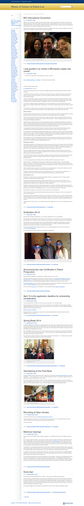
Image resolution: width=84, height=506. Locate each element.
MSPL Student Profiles (15, 21)
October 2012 (13, 88)
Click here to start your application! (29, 309)
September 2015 (14, 42)
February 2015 (14, 49)
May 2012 (13, 95)
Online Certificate (32, 284)
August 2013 (13, 76)
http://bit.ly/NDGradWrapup (31, 228)
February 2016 (14, 34)
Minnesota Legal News (31, 80)
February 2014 (14, 67)
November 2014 (14, 54)
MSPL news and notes (41, 63)
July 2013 (13, 77)
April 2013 (13, 80)
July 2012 (13, 92)
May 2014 (13, 63)
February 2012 (14, 100)
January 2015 (13, 51)
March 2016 (13, 33)
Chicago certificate (28, 283)
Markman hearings (32, 431)
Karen (34, 20)
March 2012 (13, 98)
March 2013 (13, 82)
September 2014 (14, 57)
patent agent (47, 63)
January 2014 (13, 69)
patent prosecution (62, 492)
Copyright (13, 502)
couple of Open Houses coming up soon (44, 416)
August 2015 (13, 43)
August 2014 (13, 58)
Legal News (38, 80)
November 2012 (14, 86)
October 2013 (13, 73)
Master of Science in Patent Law (27, 6)
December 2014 (14, 52)
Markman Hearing (57, 441)
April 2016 (13, 31)
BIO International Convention (37, 17)
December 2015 (14, 37)
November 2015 (14, 39)
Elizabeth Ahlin (28, 88)
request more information (60, 286)
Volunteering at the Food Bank (37, 370)
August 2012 (13, 91)
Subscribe (58, 6)
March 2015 (13, 48)
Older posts (26, 496)
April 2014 (13, 64)
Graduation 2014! (31, 212)
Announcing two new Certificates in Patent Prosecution (43, 270)
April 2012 (13, 97)
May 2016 (13, 30)
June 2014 (13, 61)
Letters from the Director (31, 63)
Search (72, 6)
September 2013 (14, 75)
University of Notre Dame (21, 1)
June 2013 (13, 79)
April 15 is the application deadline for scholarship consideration (46, 297)
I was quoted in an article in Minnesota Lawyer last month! (47, 69)
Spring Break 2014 (32, 320)
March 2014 (13, 66)
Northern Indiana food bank (63, 375)
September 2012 (14, 89)
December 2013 (14, 70)
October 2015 (13, 40)
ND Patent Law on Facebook (14, 23)
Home (24, 80)
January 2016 (13, 36)
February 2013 (14, 83)
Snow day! (28, 471)
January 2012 (13, 101)
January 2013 (13, 85)
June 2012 (13, 94)
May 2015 (13, 45)
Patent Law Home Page (16, 25)
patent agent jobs (53, 63)
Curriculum (34, 286)
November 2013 (14, 72)
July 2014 (13, 60)
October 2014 (13, 55)
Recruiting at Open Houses (36, 412)
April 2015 (13, 46)
